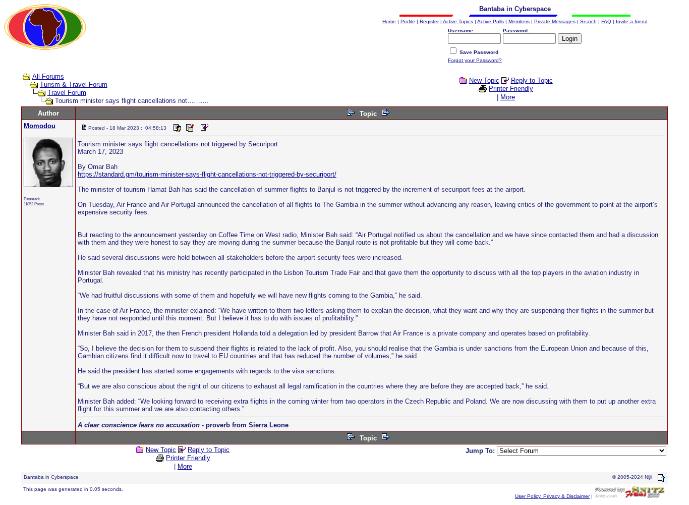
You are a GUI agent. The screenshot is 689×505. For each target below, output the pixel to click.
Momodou (39, 126)
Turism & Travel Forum (73, 84)
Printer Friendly (511, 88)
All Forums (48, 76)
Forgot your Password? (475, 60)
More (507, 97)
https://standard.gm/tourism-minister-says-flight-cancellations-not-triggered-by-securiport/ (207, 174)
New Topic (484, 80)
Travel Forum (66, 92)
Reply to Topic (532, 80)
